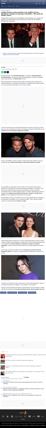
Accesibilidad (42, 425)
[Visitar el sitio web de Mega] (21, 416)
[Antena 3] (4, 1)
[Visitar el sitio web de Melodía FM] (38, 416)
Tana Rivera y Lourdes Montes (18, 1)
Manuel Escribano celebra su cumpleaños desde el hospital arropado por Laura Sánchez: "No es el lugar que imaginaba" (23, 389)
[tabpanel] (23, 389)
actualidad (3, 292)
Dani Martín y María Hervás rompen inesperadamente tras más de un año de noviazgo (23, 383)
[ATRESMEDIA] (23, 413)
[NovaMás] (6, 3)
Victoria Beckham (22, 292)
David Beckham (32, 292)
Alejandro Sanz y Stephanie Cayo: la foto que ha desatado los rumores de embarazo (22, 396)
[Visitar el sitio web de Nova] (16, 416)
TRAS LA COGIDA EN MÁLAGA (10, 387)
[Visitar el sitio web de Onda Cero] (29, 416)
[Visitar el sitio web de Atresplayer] (43, 416)
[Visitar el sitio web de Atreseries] (25, 416)
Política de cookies (17, 425)
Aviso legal (3, 425)
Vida (6, 6)
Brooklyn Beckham (12, 292)
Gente (2, 6)
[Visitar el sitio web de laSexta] (7, 416)
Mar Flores (11, 1)
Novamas (3, 351)
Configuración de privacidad (34, 425)
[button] (39, 3)
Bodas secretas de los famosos (30, 1)
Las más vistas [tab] (5, 377)
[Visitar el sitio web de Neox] (12, 416)
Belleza (9, 6)
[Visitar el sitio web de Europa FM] (34, 416)
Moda (13, 6)
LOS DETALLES (6, 380)
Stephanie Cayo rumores (40, 1)
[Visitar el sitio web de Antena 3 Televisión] (3, 416)
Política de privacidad (9, 425)
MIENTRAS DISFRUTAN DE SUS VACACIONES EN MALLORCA (17, 393)
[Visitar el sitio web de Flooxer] (23, 419)
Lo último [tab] (26, 377)
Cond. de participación (25, 425)
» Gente (6, 351)
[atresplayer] (36, 3)
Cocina (17, 6)
